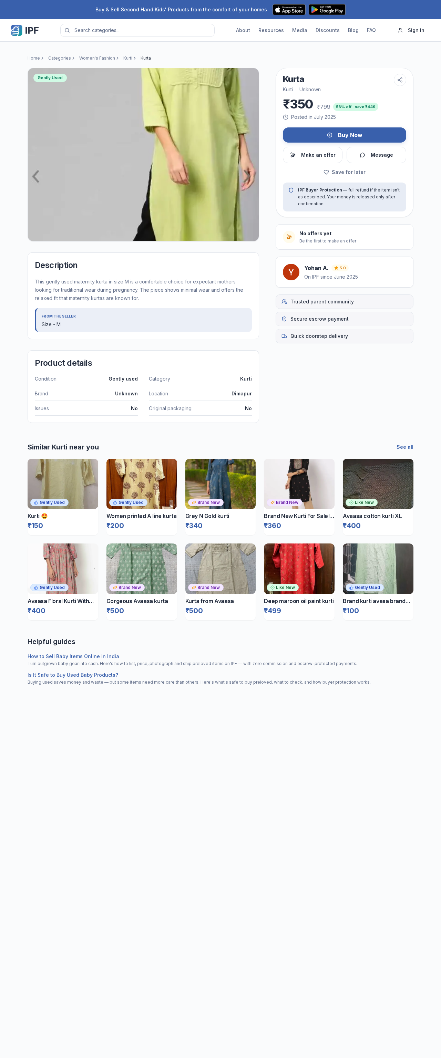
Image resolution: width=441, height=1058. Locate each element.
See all (405, 447)
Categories (59, 58)
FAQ (371, 30)
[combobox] (137, 30)
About (243, 30)
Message (382, 155)
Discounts (328, 30)
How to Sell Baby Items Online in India (73, 656)
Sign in (416, 30)
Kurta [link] (146, 58)
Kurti (127, 58)
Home (34, 58)
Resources (271, 30)
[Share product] (400, 80)
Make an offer (318, 155)
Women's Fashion (97, 58)
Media (299, 30)
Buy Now (350, 135)
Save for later (349, 172)
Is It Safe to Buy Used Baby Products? (73, 675)
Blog (353, 30)
